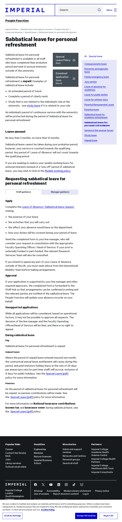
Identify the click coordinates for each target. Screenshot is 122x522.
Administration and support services (36, 29)
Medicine (38, 453)
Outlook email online (15, 466)
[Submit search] (99, 10)
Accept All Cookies (86, 516)
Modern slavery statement (77, 490)
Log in (86, 493)
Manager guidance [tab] (60, 192)
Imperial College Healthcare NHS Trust (102, 467)
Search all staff (70, 463)
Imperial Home (11, 29)
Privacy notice (102, 490)
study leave (33, 105)
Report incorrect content (66, 493)
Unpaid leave (90, 140)
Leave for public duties (96, 94)
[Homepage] (30, 10)
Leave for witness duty (96, 99)
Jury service (90, 81)
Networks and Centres (74, 455)
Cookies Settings (12, 516)
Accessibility (53, 490)
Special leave (31, 32)
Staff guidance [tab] (23, 192)
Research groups (71, 459)
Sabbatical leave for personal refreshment (57, 32)
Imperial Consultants (102, 472)
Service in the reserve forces (98, 130)
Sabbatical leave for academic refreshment (96, 116)
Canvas (9, 449)
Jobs (8, 459)
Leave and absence (14, 32)
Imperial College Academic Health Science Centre (100, 452)
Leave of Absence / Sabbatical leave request (48, 207)
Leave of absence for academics (95, 88)
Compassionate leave (95, 63)
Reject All (108, 516)
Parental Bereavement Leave (99, 104)
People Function (17, 21)
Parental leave (91, 109)
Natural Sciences (42, 456)
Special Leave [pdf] (57, 373)
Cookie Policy (48, 510)
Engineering (40, 449)
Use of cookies (41, 493)
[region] (61, 511)
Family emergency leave (96, 76)
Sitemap (38, 490)
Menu (109, 10)
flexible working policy (57, 171)
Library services (13, 463)
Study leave (90, 135)
